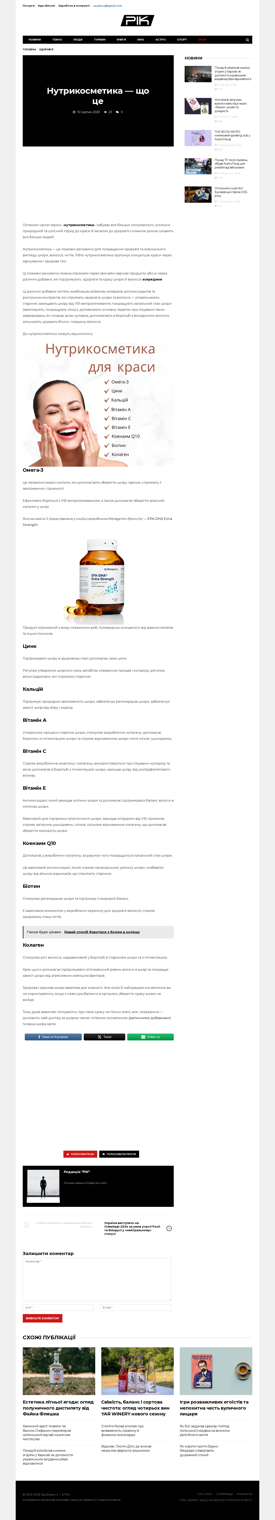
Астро (160, 39)
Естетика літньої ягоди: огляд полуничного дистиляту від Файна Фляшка (58, 1408)
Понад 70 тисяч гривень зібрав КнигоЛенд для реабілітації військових (231, 163)
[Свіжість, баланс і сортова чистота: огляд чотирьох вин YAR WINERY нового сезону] (137, 1371)
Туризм (99, 39)
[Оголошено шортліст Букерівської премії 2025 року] (198, 194)
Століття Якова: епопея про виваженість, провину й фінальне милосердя (122, 1430)
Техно (57, 39)
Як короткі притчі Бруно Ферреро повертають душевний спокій (199, 1450)
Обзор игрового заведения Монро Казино (64, 1224)
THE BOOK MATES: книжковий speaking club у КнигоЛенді (232, 135)
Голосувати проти (121, 1154)
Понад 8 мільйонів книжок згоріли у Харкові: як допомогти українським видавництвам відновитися (233, 73)
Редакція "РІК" (77, 1172)
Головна (29, 49)
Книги (121, 39)
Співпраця (224, 1494)
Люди (78, 39)
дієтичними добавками (149, 1018)
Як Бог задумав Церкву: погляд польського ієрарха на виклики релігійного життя (205, 1430)
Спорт (182, 39)
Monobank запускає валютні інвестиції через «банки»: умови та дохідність (231, 105)
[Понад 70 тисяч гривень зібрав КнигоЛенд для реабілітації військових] (198, 166)
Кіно (140, 39)
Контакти (244, 1494)
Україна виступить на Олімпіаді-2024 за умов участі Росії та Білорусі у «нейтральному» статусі (132, 1228)
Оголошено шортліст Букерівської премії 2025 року (231, 191)
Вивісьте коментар (42, 1318)
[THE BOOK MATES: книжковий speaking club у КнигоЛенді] (198, 138)
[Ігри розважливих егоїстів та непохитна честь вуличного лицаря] (216, 1371)
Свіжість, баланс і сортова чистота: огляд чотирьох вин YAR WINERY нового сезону (135, 1408)
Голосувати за (82, 1154)
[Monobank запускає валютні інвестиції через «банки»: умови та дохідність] (198, 106)
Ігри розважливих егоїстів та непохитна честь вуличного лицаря (214, 1408)
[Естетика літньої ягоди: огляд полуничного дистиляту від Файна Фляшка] (59, 1371)
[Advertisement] (98, 184)
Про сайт (204, 1494)
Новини (35, 39)
